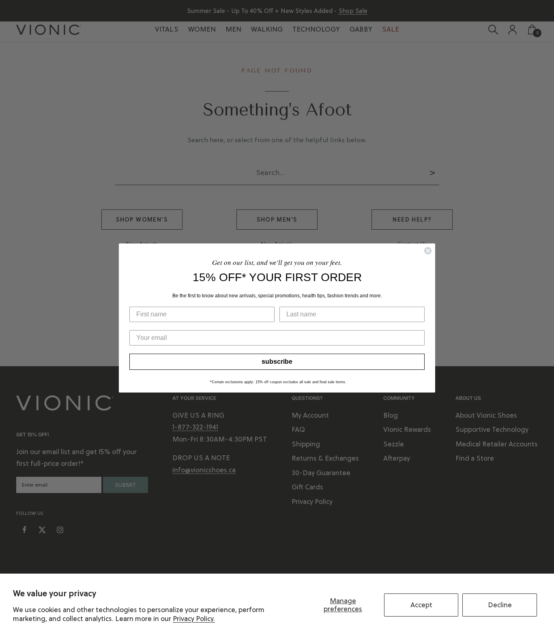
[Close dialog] (428, 251)
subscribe (277, 361)
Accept (421, 605)
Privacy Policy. (194, 618)
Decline (500, 605)
